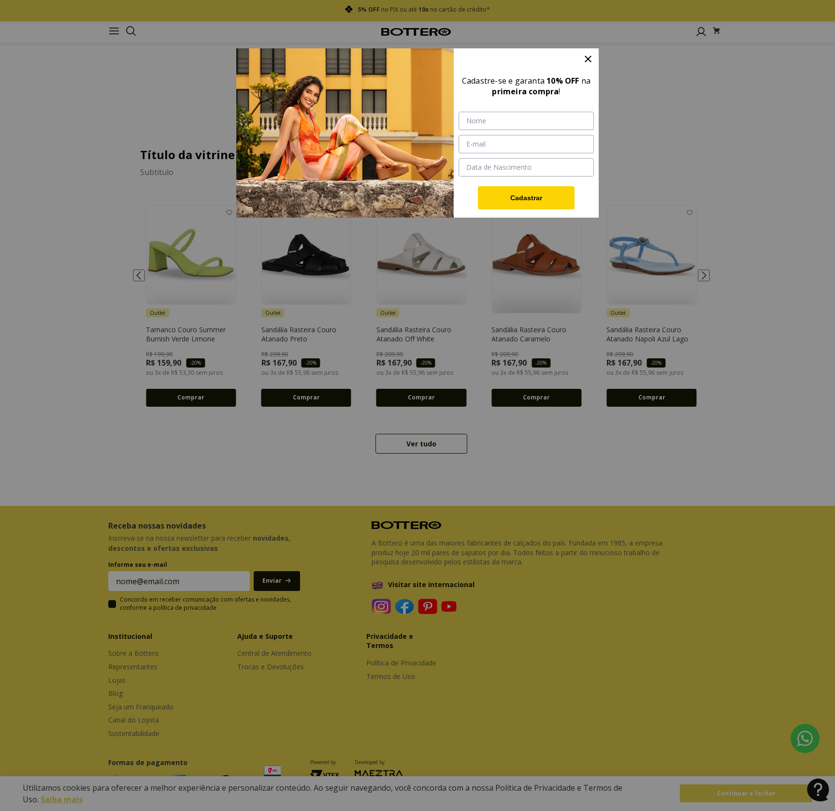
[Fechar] (588, 59)
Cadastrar (526, 198)
